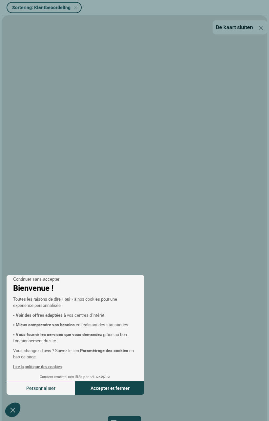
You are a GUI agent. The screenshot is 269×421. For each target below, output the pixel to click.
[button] (13, 410)
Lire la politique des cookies (37, 366)
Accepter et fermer (110, 388)
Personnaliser (40, 388)
